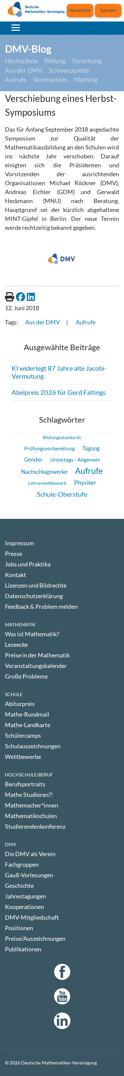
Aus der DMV (23, 70)
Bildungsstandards (62, 437)
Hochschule (21, 60)
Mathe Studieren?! (29, 794)
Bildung (55, 60)
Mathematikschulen (31, 815)
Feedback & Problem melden (41, 606)
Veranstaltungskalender (36, 665)
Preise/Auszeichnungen (35, 938)
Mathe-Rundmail (27, 714)
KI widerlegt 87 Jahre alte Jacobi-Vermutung (59, 372)
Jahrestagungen (25, 896)
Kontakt (15, 574)
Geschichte (19, 885)
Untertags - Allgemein (75, 459)
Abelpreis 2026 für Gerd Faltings (59, 392)
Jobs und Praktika (28, 564)
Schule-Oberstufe (62, 494)
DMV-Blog (28, 49)
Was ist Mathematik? (32, 634)
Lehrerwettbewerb (47, 483)
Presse (13, 553)
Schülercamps (23, 735)
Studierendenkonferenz (35, 826)
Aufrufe (15, 79)
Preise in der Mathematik (37, 655)
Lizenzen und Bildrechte (35, 585)
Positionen (19, 927)
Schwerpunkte (69, 70)
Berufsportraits (25, 784)
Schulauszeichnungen (33, 746)
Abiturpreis (20, 703)
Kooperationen (24, 906)
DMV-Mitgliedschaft (32, 917)
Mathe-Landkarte (27, 724)
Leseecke (16, 644)
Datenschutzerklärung (34, 596)
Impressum (19, 543)
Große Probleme (26, 676)
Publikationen (23, 949)
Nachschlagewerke (44, 471)
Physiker (85, 482)
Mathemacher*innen (31, 805)
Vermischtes (50, 79)
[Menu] (16, 27)
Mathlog (86, 79)
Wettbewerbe (23, 756)
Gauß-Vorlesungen (29, 875)
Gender (33, 459)
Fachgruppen (22, 864)
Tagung (91, 448)
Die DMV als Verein (30, 853)
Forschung (87, 60)
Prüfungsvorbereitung (49, 448)
